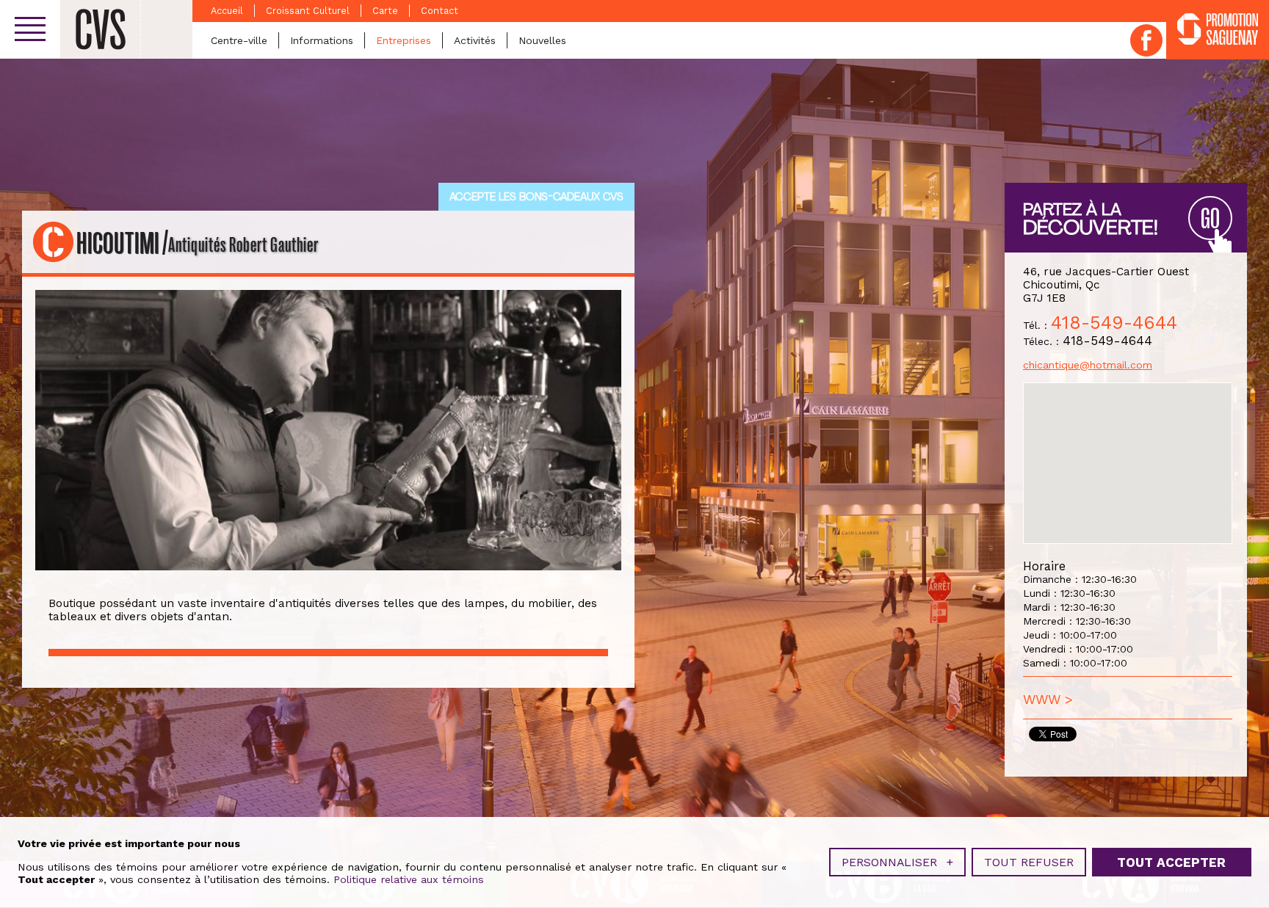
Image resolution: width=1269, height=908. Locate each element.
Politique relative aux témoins (408, 879)
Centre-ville (239, 40)
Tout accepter (1171, 862)
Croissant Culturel (308, 10)
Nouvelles (542, 40)
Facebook (1146, 40)
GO (1210, 219)
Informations (321, 40)
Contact (439, 10)
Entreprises (403, 40)
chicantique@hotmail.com (1087, 365)
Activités (475, 40)
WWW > (1048, 699)
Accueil (227, 10)
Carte (385, 10)
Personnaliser (897, 862)
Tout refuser (1029, 862)
